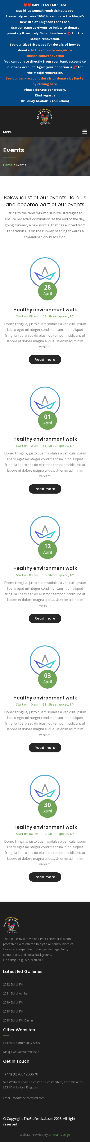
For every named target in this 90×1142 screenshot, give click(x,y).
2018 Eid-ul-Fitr (13, 1011)
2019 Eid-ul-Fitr (13, 1002)
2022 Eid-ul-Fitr (13, 984)
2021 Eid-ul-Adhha (15, 993)
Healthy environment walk (45, 310)
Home (7, 165)
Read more (45, 359)
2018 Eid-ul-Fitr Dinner (18, 1020)
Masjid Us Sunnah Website (21, 1052)
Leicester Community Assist (22, 1043)
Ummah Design (59, 1135)
